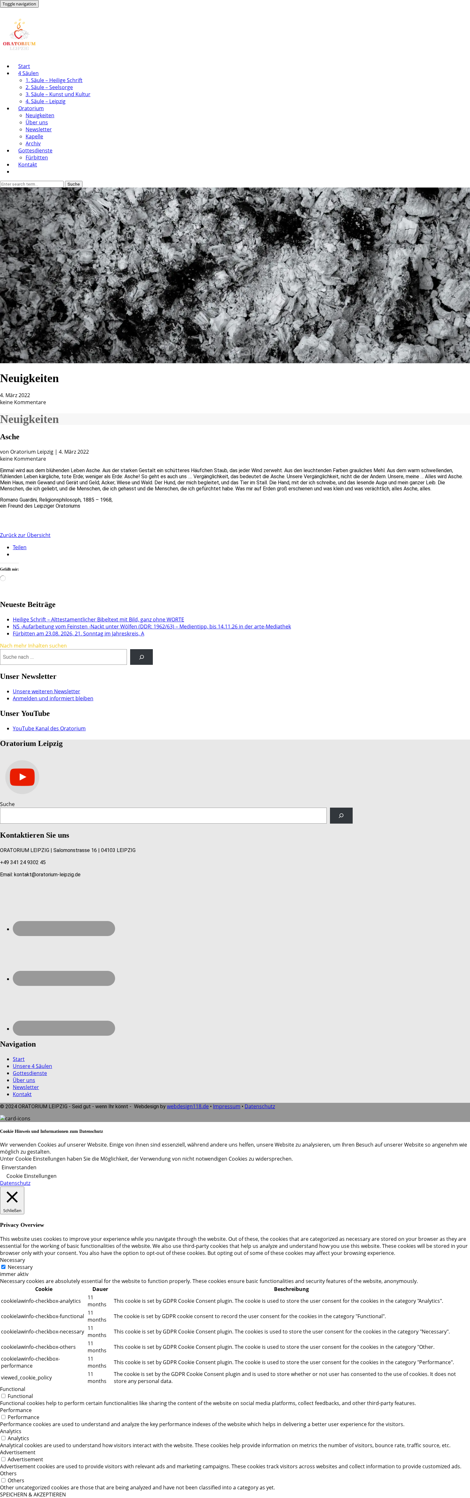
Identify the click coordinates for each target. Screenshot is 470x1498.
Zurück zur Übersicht (25, 535)
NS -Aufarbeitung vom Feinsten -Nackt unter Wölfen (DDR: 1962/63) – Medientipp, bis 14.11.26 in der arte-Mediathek (152, 626)
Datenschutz (260, 1106)
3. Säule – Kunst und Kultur (58, 94)
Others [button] (8, 1473)
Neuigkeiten (40, 115)
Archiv (33, 143)
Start (24, 66)
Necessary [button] (12, 1260)
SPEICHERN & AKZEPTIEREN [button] (33, 1494)
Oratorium (31, 108)
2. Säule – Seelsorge (49, 87)
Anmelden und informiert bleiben (53, 698)
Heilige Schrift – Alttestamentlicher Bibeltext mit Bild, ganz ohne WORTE (98, 619)
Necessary (20, 1267)
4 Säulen (28, 73)
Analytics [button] (10, 1431)
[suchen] (141, 657)
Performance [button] (16, 1410)
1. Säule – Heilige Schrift (54, 80)
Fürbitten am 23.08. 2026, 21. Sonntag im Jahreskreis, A (78, 633)
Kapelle (34, 136)
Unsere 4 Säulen (32, 1066)
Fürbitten (37, 157)
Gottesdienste (35, 150)
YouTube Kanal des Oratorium (49, 728)
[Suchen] (341, 815)
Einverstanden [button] (19, 1167)
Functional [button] (12, 1389)
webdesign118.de (188, 1106)
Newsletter (39, 129)
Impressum (226, 1106)
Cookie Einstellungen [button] (31, 1175)
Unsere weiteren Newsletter (46, 691)
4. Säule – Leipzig (46, 101)
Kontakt (27, 164)
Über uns (37, 122)
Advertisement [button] (17, 1452)
